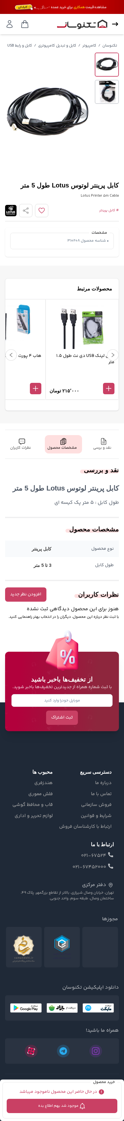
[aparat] (31, 1051)
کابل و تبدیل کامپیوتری (57, 46)
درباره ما (103, 783)
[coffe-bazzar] (62, 1008)
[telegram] (63, 1051)
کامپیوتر (89, 46)
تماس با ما (101, 794)
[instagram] (95, 1051)
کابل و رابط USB (19, 46)
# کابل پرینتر (109, 210)
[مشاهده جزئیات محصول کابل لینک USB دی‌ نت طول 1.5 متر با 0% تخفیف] (82, 378)
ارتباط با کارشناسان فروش (85, 826)
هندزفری (43, 783)
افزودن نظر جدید (25, 594)
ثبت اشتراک (62, 717)
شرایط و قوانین (96, 816)
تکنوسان (109, 46)
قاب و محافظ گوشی (32, 804)
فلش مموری (40, 794)
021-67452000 (89, 867)
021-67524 (93, 856)
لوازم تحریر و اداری (34, 816)
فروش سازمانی (96, 804)
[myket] (98, 1008)
